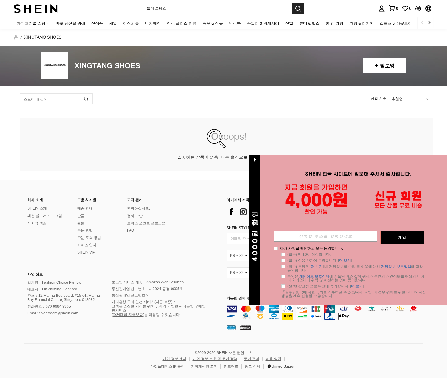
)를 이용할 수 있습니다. (162, 315)
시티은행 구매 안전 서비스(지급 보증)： (144, 302)
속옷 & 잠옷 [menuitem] (213, 23)
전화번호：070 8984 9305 (49, 306)
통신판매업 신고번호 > (130, 295)
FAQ (130, 230)
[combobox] (410, 99)
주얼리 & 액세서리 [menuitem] (263, 23)
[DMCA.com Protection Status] (245, 327)
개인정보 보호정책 (396, 266)
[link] (393, 8)
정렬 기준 (378, 98)
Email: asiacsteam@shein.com (52, 313)
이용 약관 (273, 359)
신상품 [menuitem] (97, 23)
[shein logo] (36, 8)
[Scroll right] (429, 23)
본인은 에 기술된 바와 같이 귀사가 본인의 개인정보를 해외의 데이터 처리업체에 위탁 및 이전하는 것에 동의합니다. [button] (355, 278)
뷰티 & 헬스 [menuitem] (309, 23)
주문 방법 (85, 230)
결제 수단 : (135, 216)
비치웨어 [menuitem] (153, 23)
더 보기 (345, 260)
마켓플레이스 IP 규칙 (167, 366)
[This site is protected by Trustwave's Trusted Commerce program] (231, 327)
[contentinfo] (326, 312)
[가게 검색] (86, 99)
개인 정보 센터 (174, 359)
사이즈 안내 (86, 245)
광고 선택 (252, 366)
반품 (81, 216)
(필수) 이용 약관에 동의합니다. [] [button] (319, 260)
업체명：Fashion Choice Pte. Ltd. (54, 282)
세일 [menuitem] (113, 23)
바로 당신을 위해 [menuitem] (70, 23)
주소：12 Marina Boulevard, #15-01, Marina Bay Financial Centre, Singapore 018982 (63, 297)
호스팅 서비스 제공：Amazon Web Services (148, 282)
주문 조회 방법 (89, 238)
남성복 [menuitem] (235, 23)
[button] (418, 8)
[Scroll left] (422, 23)
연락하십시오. (138, 208)
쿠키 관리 (251, 359)
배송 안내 (85, 208)
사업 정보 (35, 274)
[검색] (298, 8)
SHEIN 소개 (37, 208)
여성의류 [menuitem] (131, 23)
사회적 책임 (37, 223)
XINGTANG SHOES (107, 66)
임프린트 (231, 366)
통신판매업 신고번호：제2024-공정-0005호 (147, 289)
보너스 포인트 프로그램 (146, 223)
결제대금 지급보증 (128, 315)
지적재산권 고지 (204, 366)
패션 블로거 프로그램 (44, 216)
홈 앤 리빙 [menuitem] (334, 23)
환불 (81, 223)
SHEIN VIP (86, 252)
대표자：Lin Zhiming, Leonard (52, 289)
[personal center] (381, 8)
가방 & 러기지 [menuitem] (361, 23)
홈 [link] (16, 37)
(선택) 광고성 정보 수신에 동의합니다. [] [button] (325, 286)
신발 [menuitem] (289, 23)
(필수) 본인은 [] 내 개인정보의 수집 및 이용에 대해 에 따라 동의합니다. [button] (355, 268)
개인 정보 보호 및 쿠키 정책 (215, 359)
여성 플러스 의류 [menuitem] (181, 23)
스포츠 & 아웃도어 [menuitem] (396, 23)
